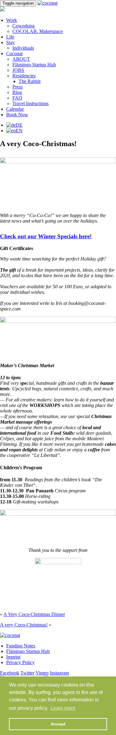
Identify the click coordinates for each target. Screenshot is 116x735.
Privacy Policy (20, 662)
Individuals (23, 48)
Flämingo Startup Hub (34, 64)
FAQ (17, 98)
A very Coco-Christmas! (24, 624)
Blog (17, 92)
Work (11, 20)
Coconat (14, 53)
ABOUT (21, 59)
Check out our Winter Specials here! (46, 236)
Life (10, 36)
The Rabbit (30, 81)
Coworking (23, 25)
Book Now (17, 114)
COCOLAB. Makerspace (37, 31)
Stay (10, 42)
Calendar (15, 109)
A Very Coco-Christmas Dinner (34, 614)
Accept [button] (58, 723)
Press (17, 86)
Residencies (24, 75)
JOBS (18, 70)
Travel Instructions (30, 103)
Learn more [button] (62, 708)
